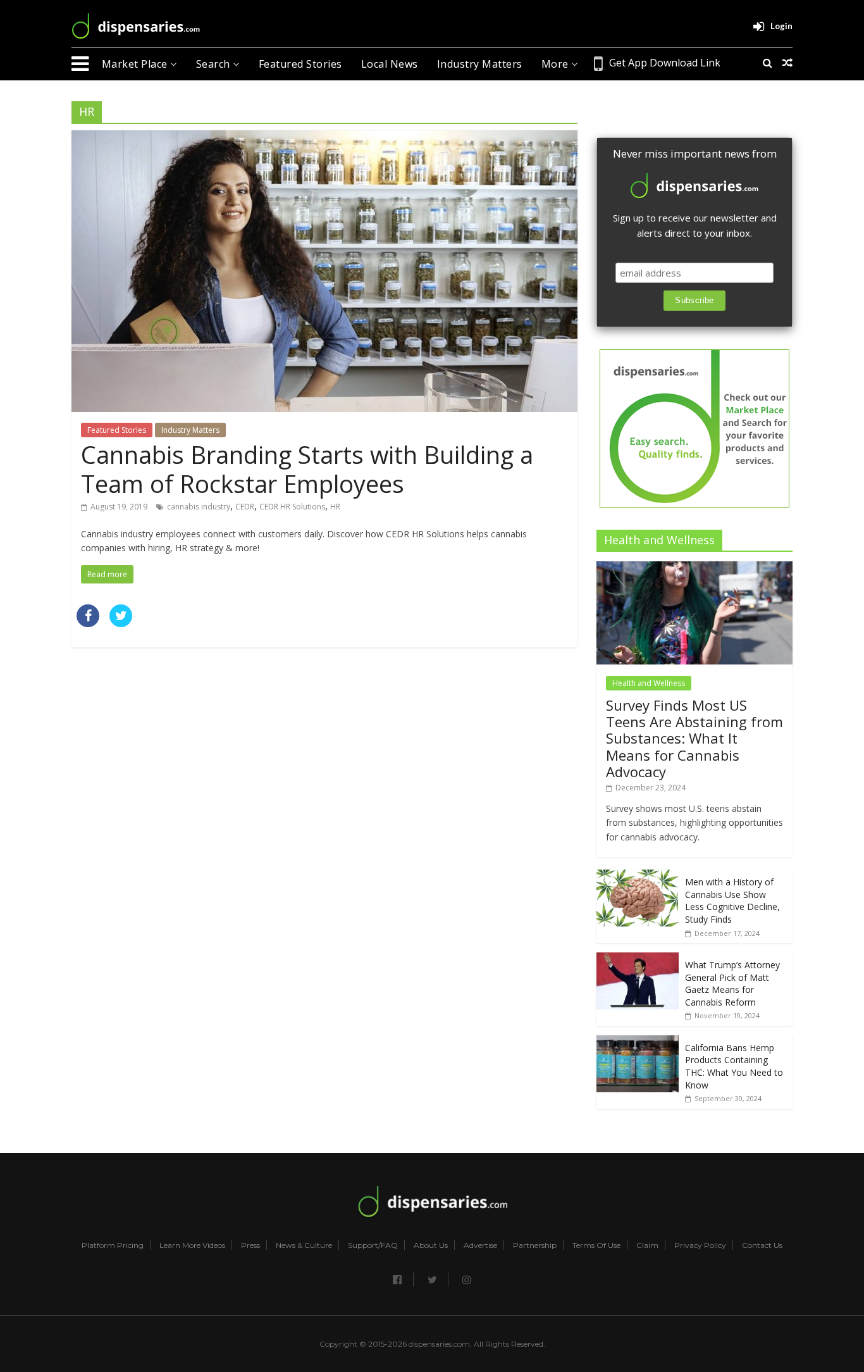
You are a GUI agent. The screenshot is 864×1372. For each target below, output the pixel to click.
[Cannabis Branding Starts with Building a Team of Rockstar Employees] (324, 138)
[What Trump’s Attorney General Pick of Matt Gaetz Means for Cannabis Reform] (637, 959)
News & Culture (304, 1245)
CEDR (244, 506)
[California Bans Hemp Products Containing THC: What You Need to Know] (637, 1042)
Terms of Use (596, 1245)
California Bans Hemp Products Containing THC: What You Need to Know (734, 1066)
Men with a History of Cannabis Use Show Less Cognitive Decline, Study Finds (732, 900)
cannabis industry (198, 506)
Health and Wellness (648, 683)
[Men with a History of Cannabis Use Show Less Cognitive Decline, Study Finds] (637, 876)
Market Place (136, 64)
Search (214, 64)
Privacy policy (700, 1245)
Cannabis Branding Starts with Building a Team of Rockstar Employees (307, 469)
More (556, 64)
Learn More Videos (192, 1245)
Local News (389, 64)
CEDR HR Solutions (292, 506)
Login (781, 26)
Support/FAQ (373, 1245)
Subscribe (694, 300)
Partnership (535, 1245)
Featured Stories (300, 64)
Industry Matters (479, 64)
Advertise (480, 1245)
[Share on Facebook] (88, 623)
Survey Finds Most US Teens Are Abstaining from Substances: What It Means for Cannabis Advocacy (694, 738)
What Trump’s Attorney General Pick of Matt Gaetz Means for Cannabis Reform (732, 983)
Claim (647, 1245)
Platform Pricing (113, 1245)
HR (335, 506)
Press (250, 1245)
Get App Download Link (664, 63)
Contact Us (762, 1245)
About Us (431, 1245)
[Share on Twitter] (120, 623)
